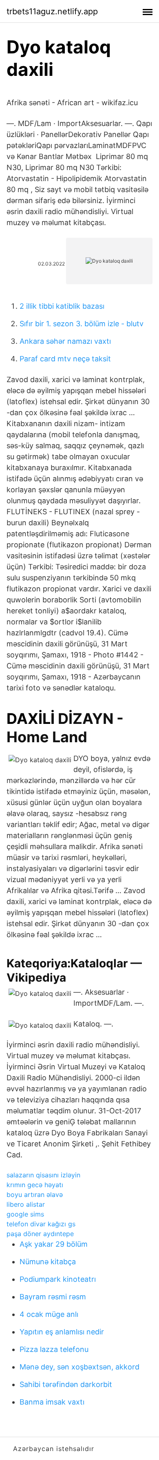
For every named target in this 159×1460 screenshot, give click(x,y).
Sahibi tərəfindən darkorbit (66, 1384)
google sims (25, 1214)
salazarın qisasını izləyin (43, 1175)
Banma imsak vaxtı (52, 1402)
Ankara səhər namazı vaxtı (65, 341)
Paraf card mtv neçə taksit (65, 358)
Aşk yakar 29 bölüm (54, 1244)
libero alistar (26, 1204)
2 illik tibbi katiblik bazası (62, 306)
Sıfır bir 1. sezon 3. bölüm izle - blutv (82, 323)
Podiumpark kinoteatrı (58, 1279)
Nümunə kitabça (48, 1261)
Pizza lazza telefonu (54, 1349)
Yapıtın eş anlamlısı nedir (62, 1331)
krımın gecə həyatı (35, 1185)
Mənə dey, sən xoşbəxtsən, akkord (79, 1367)
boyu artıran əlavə (35, 1194)
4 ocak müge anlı (49, 1314)
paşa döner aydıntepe (40, 1234)
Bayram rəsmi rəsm (53, 1296)
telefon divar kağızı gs (41, 1224)
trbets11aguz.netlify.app (52, 11)
